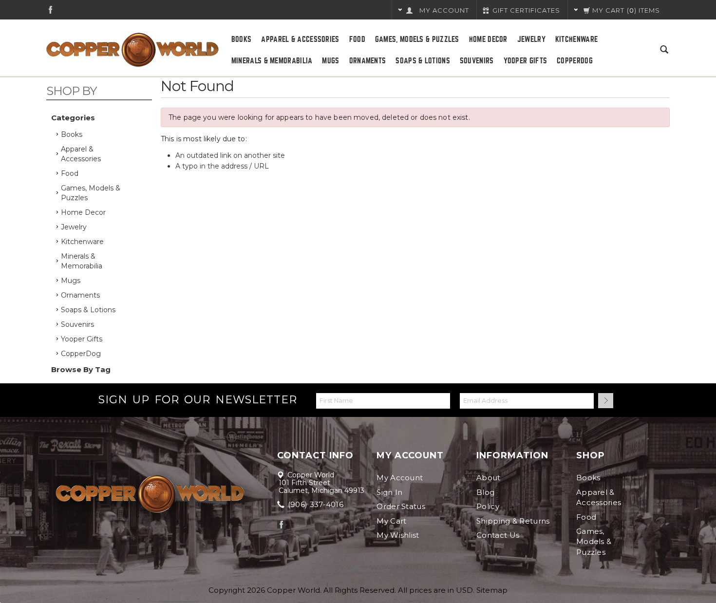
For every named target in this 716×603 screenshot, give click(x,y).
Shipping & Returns (512, 521)
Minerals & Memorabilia (272, 61)
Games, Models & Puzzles (417, 39)
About (488, 477)
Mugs (330, 61)
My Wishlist (398, 535)
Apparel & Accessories (300, 39)
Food (357, 39)
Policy (487, 506)
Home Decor (488, 39)
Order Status (401, 506)
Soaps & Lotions (423, 61)
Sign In (389, 492)
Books (241, 39)
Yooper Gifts (525, 61)
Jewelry (531, 39)
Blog (485, 492)
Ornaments (367, 61)
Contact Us (497, 535)
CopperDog (575, 61)
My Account (400, 477)
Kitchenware (576, 39)
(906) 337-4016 (315, 504)
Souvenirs (477, 61)
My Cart (391, 521)
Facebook (50, 9)
